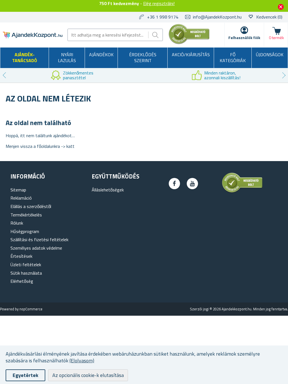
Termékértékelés (26, 214)
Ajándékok (101, 54)
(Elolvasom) (81, 360)
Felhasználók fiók (244, 37)
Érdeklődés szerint (142, 57)
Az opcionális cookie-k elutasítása (88, 375)
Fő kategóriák (233, 57)
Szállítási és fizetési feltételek (39, 239)
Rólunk (16, 223)
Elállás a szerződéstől (30, 206)
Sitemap (18, 189)
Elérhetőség (21, 281)
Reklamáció (21, 198)
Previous (4, 75)
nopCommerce (30, 309)
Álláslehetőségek (108, 189)
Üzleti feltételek (25, 264)
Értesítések (21, 256)
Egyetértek (25, 375)
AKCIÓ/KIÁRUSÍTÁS (191, 54)
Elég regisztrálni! (159, 3)
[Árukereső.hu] (189, 43)
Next (284, 75)
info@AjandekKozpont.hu (217, 16)
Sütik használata (26, 273)
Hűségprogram (24, 231)
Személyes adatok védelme (36, 248)
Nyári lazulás (67, 57)
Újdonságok (270, 54)
